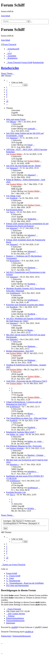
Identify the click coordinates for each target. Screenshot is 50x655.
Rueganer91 (15, 261)
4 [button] (6, 94)
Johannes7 (14, 138)
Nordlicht (13, 198)
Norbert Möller (16, 154)
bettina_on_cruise (17, 434)
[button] (7, 80)
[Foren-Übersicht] (8, 44)
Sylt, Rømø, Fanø (13, 196)
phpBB (14, 627)
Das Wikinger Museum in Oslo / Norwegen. (24, 446)
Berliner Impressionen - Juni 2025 (20, 351)
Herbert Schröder (17, 448)
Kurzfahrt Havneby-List (16, 492)
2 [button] (6, 90)
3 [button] (6, 92)
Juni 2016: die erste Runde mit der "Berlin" (23, 166)
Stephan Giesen (33, 205)
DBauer (13, 122)
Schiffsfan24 (15, 293)
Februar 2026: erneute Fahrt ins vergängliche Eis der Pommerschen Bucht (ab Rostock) (27, 224)
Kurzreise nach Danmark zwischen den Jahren (25, 305)
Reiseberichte (10, 68)
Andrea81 (31, 129)
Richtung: (23, 523)
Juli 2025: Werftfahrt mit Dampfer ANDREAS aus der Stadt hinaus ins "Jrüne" (26, 319)
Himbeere (31, 268)
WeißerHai (31, 219)
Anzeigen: (7, 521)
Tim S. (12, 212)
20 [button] (7, 101)
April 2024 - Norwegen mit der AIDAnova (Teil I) (26, 381)
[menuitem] (9, 53)
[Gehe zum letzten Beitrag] (36, 129)
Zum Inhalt (5, 16)
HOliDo (30, 508)
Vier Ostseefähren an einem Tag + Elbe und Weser (26, 418)
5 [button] (6, 97)
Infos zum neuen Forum (16, 119)
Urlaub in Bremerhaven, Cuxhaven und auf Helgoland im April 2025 (23, 403)
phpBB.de (29, 632)
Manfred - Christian (35, 455)
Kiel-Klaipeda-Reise (14, 210)
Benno (30, 330)
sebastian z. (14, 464)
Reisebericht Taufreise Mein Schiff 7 (21, 432)
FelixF (30, 145)
